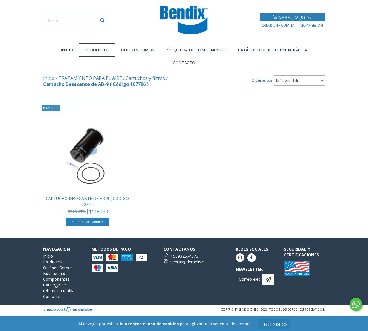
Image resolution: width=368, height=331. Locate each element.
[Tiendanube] (68, 311)
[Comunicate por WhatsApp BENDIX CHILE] (356, 304)
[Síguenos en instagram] (240, 257)
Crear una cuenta (278, 25)
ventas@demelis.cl (187, 262)
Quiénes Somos (137, 50)
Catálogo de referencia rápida (272, 50)
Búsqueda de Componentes (196, 50)
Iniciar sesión (311, 25)
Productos (97, 50)
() (295, 17)
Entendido (274, 324)
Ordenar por (262, 80)
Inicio (67, 50)
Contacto (184, 63)
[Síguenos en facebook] (251, 257)
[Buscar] (102, 20)
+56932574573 (184, 256)
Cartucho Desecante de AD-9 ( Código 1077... (87, 201)
